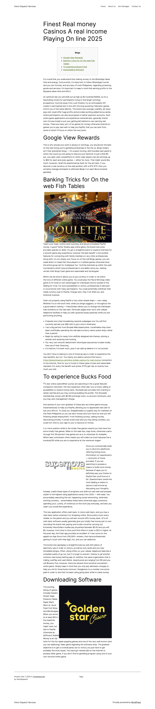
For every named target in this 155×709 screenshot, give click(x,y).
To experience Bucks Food (75, 67)
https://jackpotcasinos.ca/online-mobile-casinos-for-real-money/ (72, 360)
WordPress (136, 702)
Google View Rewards (73, 58)
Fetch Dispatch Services (25, 6)
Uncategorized (39, 677)
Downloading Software (73, 70)
